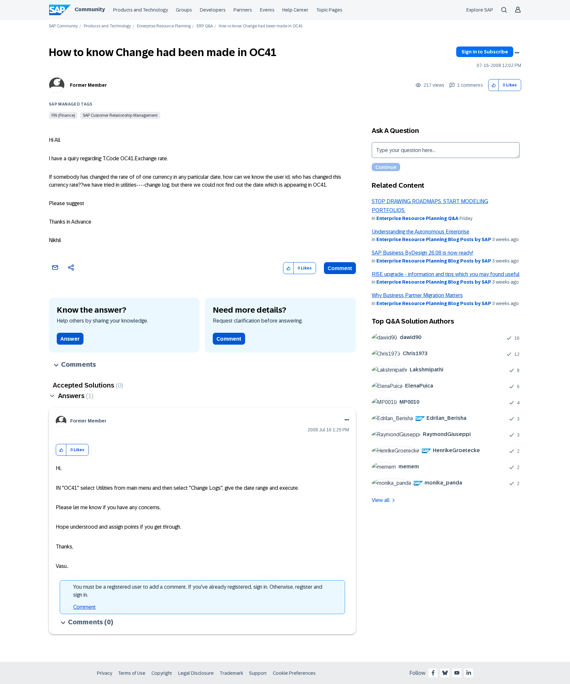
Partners (243, 10)
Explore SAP (479, 10)
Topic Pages (329, 10)
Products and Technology (140, 10)
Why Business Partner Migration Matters (417, 295)
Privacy (104, 673)
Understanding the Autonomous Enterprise (420, 231)
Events (267, 10)
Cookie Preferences (294, 673)
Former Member (88, 85)
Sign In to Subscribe (484, 51)
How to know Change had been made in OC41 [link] (261, 26)
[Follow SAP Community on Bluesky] (445, 672)
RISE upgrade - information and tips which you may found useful (446, 274)
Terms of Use (131, 673)
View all (381, 500)
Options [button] (517, 52)
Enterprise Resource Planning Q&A (417, 218)
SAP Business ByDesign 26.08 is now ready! (422, 253)
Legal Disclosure (196, 673)
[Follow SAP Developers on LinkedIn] (468, 672)
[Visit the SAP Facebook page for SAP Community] (433, 672)
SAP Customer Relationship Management (120, 115)
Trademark (231, 673)
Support (258, 673)
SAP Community (63, 26)
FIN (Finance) (63, 115)
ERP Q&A (205, 26)
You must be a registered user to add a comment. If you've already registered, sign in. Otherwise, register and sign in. (197, 591)
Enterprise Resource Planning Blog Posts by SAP (433, 239)
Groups (184, 10)
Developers (213, 10)
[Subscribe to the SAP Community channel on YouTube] (456, 672)
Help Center (295, 10)
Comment (340, 268)
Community (90, 9)
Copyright (161, 673)
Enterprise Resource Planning (164, 26)
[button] (494, 85)
